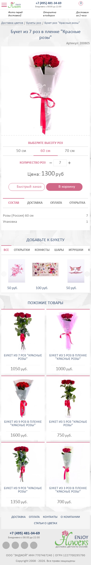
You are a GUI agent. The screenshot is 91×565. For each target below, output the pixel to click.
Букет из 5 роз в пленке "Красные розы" (68, 357)
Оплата (34, 517)
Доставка (18, 517)
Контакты (50, 517)
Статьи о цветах (45, 523)
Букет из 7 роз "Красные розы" (23, 357)
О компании (70, 517)
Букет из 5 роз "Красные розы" (68, 423)
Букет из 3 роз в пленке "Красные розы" (68, 490)
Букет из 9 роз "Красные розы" (23, 490)
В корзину (66, 187)
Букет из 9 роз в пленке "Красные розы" (23, 423)
